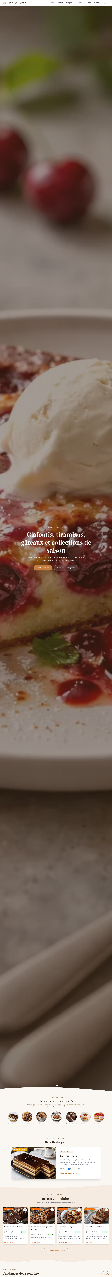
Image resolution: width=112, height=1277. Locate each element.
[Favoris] (108, 3)
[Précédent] (103, 1273)
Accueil (51, 3)
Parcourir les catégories (66, 569)
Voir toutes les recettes (55, 1250)
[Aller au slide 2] (55, 1085)
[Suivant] (107, 1273)
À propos (88, 3)
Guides (80, 3)
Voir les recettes (43, 569)
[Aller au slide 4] (59, 1085)
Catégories (69, 3)
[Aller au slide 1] (52, 1085)
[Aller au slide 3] (57, 1085)
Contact (97, 3)
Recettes (60, 3)
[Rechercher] (104, 3)
